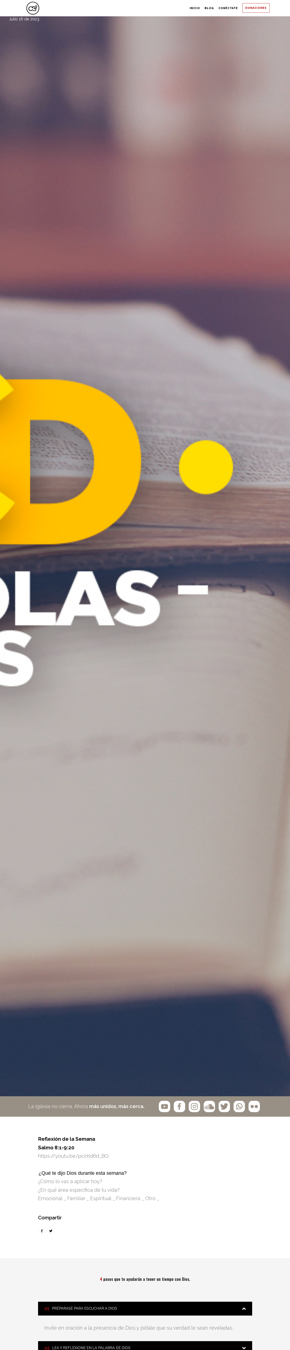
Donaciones (247, 8)
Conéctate (201, 8)
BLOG (162, 8)
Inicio (129, 8)
